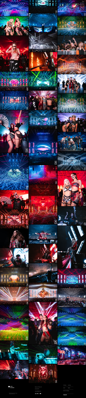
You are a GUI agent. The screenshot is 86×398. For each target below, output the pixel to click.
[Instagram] (35, 393)
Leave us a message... (66, 390)
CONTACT (82, 7)
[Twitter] (37, 393)
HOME (83, 1)
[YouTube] (40, 393)
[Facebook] (39, 393)
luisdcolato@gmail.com (38, 391)
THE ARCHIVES (81, 4)
